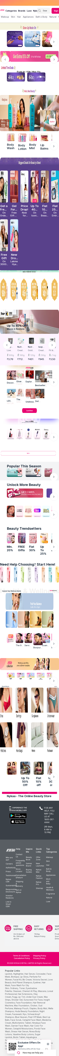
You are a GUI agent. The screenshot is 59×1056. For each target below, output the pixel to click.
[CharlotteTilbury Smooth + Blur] (45, 187)
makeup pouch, (21, 1008)
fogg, (14, 997)
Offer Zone (38, 858)
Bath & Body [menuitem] (41, 17)
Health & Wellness (50, 888)
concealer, (41, 974)
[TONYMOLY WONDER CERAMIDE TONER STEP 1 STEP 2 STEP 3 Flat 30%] (33, 538)
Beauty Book (29, 858)
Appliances (51, 875)
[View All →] (29, 454)
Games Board (29, 864)
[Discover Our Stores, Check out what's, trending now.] (11, 511)
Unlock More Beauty (24, 485)
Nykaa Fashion (39, 877)
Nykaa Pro (38, 883)
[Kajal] (29, 574)
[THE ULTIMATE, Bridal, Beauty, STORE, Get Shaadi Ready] (28, 511)
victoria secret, (40, 979)
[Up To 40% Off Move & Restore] (29, 322)
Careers (9, 864)
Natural (49, 898)
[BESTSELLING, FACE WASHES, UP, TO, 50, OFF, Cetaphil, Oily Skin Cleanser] (14, 290)
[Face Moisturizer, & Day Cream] (43, 574)
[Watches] (6, 738)
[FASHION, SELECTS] (12, 768)
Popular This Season (24, 466)
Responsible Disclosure (11, 890)
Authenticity (11, 868)
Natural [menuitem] (52, 17)
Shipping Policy (39, 956)
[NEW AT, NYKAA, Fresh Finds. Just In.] (37, 511)
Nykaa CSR (8, 880)
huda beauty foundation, (27, 1011)
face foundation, (24, 1002)
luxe (29, 11)
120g (32, 355)
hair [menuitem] (19, 17)
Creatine (41, 350)
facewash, (17, 1014)
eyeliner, (37, 982)
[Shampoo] (15, 574)
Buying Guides (29, 871)
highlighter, (18, 974)
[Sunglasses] (37, 703)
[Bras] (6, 703)
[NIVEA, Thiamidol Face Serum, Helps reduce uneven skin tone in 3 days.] (28, 433)
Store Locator (19, 870)
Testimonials (11, 875)
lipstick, (9, 974)
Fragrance (50, 894)
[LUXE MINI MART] (11, 375)
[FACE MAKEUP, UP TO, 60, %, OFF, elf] (4, 290)
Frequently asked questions (20, 862)
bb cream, (27, 979)
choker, (34, 1005)
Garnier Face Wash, (20, 1025)
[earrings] (22, 703)
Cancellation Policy (22, 958)
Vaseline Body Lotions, (23, 1034)
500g (11, 355)
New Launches (40, 864)
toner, (22, 988)
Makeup (49, 857)
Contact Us (19, 855)
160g (22, 355)
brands (21, 11)
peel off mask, (35, 1017)
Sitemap (39, 888)
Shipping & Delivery (19, 883)
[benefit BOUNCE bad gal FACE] (22, 538)
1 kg (54, 355)
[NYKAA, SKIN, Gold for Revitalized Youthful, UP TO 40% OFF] (11, 676)
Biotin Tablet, (19, 1037)
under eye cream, (34, 997)
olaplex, (33, 1008)
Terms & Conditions (21, 956)
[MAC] (39, 393)
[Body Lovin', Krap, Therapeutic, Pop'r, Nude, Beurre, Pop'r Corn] (44, 137)
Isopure (41, 347)
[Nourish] (23, 620)
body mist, (43, 1008)
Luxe (48, 901)
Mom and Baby (48, 881)
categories (11, 11)
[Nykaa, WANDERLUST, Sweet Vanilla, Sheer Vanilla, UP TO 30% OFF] (41, 676)
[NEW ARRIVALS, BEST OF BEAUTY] (55, 290)
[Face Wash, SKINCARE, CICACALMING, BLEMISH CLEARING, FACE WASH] (22, 574)
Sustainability (11, 885)
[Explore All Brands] (29, 413)
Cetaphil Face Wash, (32, 1020)
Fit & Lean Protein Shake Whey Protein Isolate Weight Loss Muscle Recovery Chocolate (52, 350)
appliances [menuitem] (28, 17)
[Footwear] (53, 738)
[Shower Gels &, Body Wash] (50, 574)
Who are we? (9, 858)
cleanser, (17, 991)
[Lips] (1, 574)
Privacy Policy (39, 958)
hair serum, (29, 974)
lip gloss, (24, 976)
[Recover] (49, 620)
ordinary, (14, 988)
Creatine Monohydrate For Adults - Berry (20, 350)
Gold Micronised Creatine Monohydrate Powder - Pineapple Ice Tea (31, 350)
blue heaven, (21, 1017)
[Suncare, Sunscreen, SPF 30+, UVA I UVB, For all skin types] (57, 574)
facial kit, (17, 979)
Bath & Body (48, 870)
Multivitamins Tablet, (21, 1023)
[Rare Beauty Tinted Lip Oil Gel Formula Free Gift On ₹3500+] (14, 187)
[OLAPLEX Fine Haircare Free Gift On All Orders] (4, 235)
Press (8, 871)
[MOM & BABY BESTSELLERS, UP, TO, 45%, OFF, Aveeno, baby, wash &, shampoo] (24, 290)
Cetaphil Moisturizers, (23, 1028)
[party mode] (29, 26)
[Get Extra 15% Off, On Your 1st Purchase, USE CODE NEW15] (29, 56)
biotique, (15, 976)
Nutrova (20, 347)
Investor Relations (10, 897)
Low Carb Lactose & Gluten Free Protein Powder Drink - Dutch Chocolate (10, 350)
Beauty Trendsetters (24, 528)
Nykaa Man (38, 871)
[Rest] (36, 620)
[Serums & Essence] (36, 574)
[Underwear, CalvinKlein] (53, 703)
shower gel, (17, 1000)
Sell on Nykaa (18, 891)
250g (43, 355)
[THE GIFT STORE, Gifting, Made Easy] (19, 511)
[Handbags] (22, 738)
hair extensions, (25, 994)
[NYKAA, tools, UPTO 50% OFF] (21, 676)
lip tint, (21, 997)
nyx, (25, 1014)
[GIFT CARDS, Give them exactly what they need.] (25, 493)
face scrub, (16, 1020)
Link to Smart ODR (8, 904)
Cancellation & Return (21, 876)
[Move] (9, 620)
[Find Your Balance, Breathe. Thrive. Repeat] (36, 602)
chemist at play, (30, 991)
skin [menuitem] (13, 17)
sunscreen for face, (33, 1000)
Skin (48, 861)
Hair (48, 865)
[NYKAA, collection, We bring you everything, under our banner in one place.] (29, 664)
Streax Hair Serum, (20, 1031)
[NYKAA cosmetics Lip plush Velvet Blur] (35, 187)
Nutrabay (31, 347)
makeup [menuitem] (5, 17)
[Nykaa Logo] (2, 10)
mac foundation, (22, 1005)
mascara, (42, 991)
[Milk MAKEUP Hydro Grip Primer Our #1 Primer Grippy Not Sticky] (4, 187)
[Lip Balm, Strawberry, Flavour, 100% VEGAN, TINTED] (8, 574)
